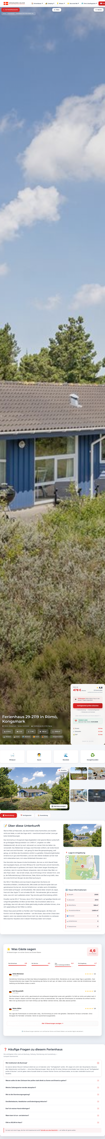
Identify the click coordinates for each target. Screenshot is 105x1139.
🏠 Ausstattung (43, 815)
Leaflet (88, 879)
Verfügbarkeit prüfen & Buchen (88, 705)
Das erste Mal (73, 3)
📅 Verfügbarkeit (26, 815)
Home (4, 13)
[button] (34, 788)
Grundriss (64, 770)
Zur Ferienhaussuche (11, 9)
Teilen (57, 9)
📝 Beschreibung (8, 815)
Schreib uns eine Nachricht (49, 1130)
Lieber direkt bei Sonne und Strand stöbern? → (87, 715)
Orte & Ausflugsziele (89, 3)
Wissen (61, 3)
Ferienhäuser (37, 3)
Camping (49, 3)
